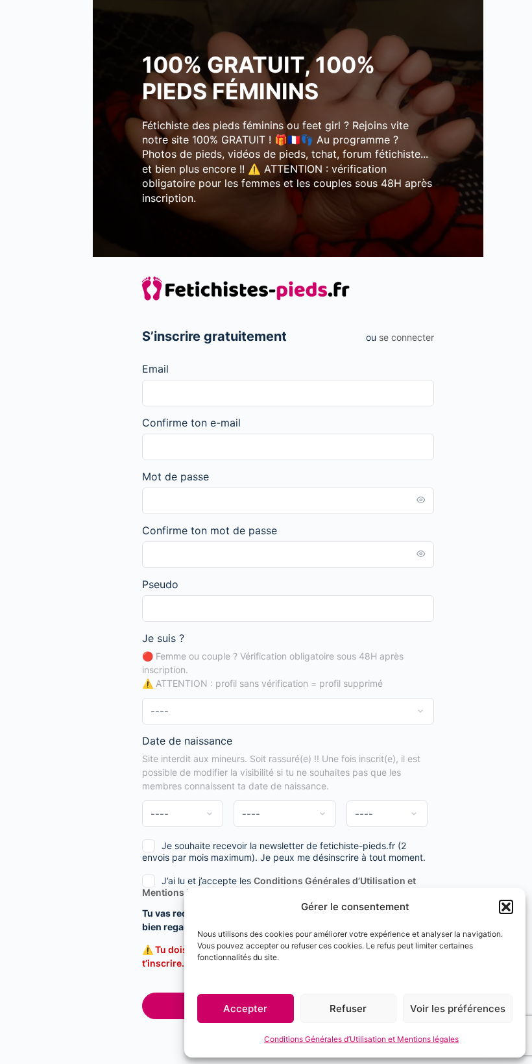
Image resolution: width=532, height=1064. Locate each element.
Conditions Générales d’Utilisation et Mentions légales (361, 1039)
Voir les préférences (457, 1008)
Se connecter (406, 337)
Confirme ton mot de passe (209, 530)
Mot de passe (175, 476)
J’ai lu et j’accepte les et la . (279, 886)
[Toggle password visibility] (421, 500)
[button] (506, 906)
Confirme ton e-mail (191, 422)
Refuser (348, 1008)
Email (155, 368)
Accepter (245, 1008)
